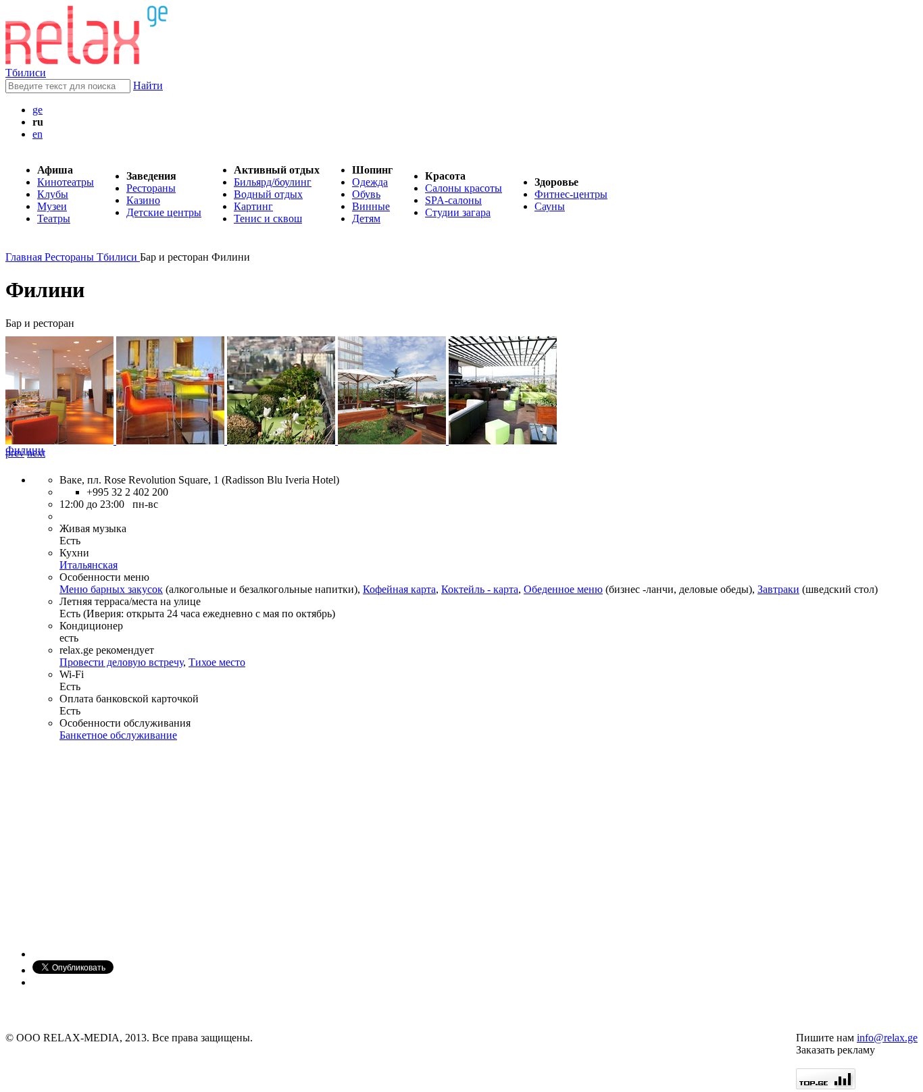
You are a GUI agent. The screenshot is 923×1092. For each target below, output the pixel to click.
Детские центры (163, 212)
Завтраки (778, 589)
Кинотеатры (65, 182)
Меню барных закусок (111, 589)
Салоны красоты (463, 188)
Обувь (366, 194)
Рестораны (151, 188)
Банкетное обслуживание (118, 735)
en (37, 134)
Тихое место (217, 662)
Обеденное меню (563, 589)
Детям (366, 218)
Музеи (52, 206)
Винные (371, 206)
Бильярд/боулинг (272, 182)
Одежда (370, 182)
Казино (143, 200)
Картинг (253, 206)
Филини (24, 450)
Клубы (52, 194)
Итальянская (88, 565)
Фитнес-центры (570, 194)
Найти (148, 85)
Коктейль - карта (479, 589)
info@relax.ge (887, 1037)
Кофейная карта (399, 589)
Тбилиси (25, 72)
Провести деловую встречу (121, 662)
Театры (53, 218)
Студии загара (458, 212)
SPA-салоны (453, 200)
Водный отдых (268, 194)
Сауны (549, 206)
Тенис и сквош (268, 218)
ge (37, 109)
